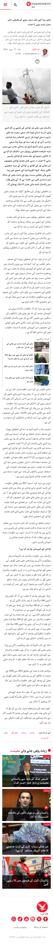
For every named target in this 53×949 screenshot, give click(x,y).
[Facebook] (45, 919)
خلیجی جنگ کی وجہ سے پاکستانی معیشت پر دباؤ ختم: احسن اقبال (29, 781)
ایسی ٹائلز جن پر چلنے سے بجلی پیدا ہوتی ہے (19, 379)
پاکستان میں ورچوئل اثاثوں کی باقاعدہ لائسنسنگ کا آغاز (28, 815)
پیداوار (23, 732)
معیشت (15, 750)
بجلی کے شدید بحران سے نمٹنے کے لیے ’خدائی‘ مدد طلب (20, 345)
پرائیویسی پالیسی (20, 927)
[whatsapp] (13, 919)
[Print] (37, 61)
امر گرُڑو (35, 49)
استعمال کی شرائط (41, 927)
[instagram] (32, 919)
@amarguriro (31, 53)
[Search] (15, 5)
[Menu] (5, 5)
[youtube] (26, 919)
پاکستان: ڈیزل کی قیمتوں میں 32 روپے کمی (27, 882)
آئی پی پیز (44, 737)
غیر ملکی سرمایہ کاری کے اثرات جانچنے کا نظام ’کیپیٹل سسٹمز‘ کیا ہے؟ (27, 849)
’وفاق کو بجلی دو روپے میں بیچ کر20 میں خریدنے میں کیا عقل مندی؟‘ (19, 356)
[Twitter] (39, 919)
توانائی (32, 732)
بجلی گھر (14, 732)
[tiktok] (20, 919)
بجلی (6, 732)
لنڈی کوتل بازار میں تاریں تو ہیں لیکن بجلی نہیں (18, 368)
